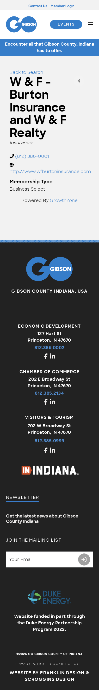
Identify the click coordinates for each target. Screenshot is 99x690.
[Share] (79, 81)
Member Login (62, 6)
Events (66, 24)
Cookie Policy (64, 664)
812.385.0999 (49, 441)
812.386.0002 (49, 348)
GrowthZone (64, 200)
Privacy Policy (30, 664)
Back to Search (26, 72)
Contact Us (37, 6)
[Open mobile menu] (90, 24)
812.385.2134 (49, 393)
